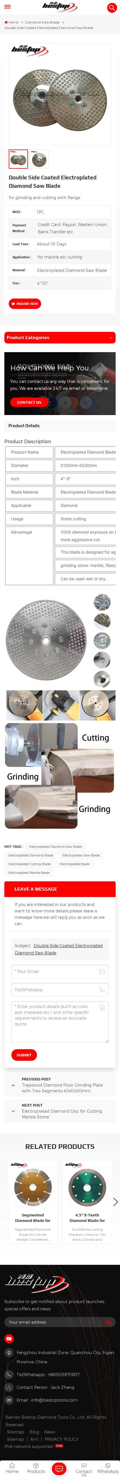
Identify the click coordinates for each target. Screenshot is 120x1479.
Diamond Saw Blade (42, 22)
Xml (34, 1439)
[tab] (24, 425)
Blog (34, 1431)
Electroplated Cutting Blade (29, 864)
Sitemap (15, 1431)
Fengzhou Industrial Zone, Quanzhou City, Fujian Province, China (65, 1357)
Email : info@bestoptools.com (47, 1400)
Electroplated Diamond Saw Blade (55, 846)
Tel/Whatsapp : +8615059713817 (48, 1374)
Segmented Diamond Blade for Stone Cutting (33, 1218)
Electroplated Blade (74, 864)
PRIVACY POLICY (62, 1439)
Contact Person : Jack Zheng (45, 1387)
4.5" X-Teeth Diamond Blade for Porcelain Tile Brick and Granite (87, 1218)
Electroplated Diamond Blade (30, 855)
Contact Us (29, 402)
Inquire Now (27, 303)
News (49, 1431)
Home (13, 22)
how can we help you (49, 367)
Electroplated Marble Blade (29, 872)
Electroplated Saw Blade (81, 855)
